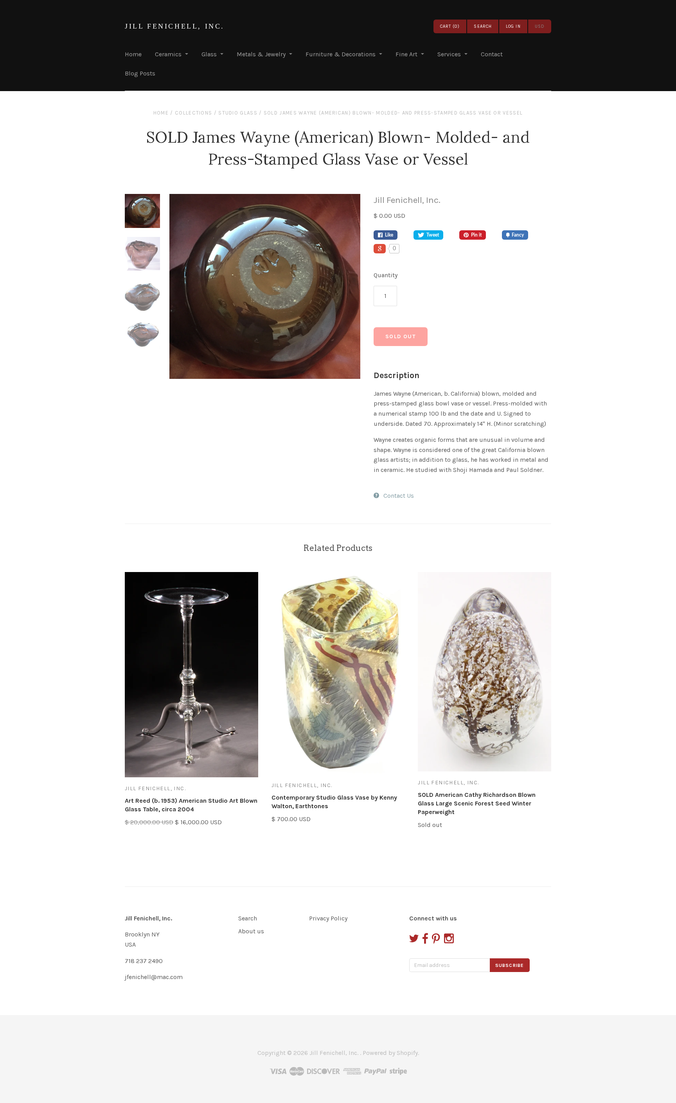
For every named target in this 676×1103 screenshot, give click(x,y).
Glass (209, 54)
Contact (492, 54)
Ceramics (168, 54)
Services (449, 54)
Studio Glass (237, 113)
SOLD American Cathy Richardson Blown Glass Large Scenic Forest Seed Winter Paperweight (477, 803)
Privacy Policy (328, 918)
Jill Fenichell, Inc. (175, 26)
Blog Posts (140, 73)
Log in (513, 26)
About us (251, 931)
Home (133, 54)
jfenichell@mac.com (154, 977)
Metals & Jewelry (261, 54)
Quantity (385, 275)
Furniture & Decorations (341, 54)
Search (247, 918)
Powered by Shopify (390, 1052)
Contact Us (398, 495)
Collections (193, 113)
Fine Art (406, 54)
